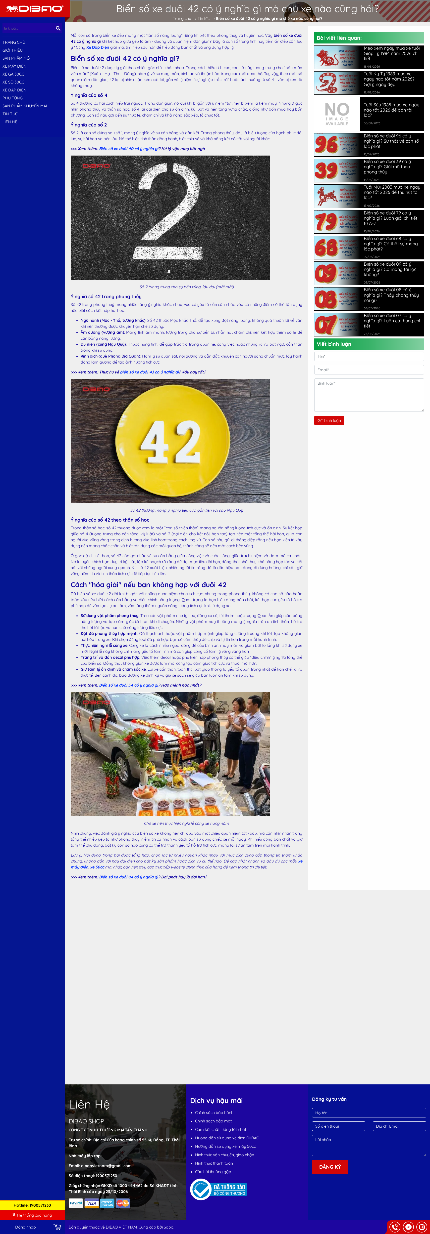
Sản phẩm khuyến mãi (24, 105)
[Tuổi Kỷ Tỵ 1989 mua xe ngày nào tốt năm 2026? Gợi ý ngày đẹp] (337, 83)
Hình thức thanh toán (214, 1163)
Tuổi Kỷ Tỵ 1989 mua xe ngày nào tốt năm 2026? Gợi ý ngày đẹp (389, 79)
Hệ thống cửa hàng (34, 1215)
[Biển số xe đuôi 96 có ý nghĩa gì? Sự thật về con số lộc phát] (337, 144)
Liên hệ (9, 121)
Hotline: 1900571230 (32, 1205)
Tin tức (10, 113)
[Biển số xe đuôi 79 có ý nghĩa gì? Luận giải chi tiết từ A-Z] (337, 221)
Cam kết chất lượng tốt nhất (220, 1129)
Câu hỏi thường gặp (213, 1171)
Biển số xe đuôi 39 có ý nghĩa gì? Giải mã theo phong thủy (387, 166)
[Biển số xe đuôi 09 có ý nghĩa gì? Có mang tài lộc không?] (337, 273)
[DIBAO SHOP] (35, 8)
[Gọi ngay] (394, 1227)
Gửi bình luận (329, 420)
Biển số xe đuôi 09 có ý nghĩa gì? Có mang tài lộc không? (390, 269)
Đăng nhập (25, 1227)
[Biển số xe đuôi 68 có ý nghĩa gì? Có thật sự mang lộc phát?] (337, 247)
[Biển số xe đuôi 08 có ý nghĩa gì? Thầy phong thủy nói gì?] (337, 299)
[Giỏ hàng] (58, 1227)
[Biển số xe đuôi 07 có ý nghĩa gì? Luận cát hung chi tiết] (337, 324)
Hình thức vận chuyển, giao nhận (224, 1154)
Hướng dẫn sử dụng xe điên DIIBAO (227, 1137)
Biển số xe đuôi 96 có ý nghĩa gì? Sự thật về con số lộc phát (391, 141)
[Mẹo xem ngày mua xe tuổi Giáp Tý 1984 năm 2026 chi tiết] (337, 57)
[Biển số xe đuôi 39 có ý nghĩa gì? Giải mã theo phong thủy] (337, 170)
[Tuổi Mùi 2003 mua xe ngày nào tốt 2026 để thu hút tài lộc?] (337, 196)
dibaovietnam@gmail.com (106, 1165)
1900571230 (106, 1175)
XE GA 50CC (13, 74)
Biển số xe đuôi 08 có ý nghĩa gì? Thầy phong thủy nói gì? (391, 295)
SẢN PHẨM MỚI (16, 58)
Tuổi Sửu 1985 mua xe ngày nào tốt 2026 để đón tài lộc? (391, 110)
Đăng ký (330, 1167)
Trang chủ (13, 42)
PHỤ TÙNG (12, 97)
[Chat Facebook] (408, 1227)
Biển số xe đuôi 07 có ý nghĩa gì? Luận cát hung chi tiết (392, 321)
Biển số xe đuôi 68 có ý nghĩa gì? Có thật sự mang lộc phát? (391, 243)
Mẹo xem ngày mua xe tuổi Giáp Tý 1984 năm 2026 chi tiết (392, 53)
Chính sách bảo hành (214, 1112)
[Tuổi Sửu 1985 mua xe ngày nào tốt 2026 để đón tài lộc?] (337, 113)
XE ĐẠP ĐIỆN (14, 89)
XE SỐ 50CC (13, 82)
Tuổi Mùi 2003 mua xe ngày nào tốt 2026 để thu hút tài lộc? (392, 192)
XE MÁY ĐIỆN (14, 66)
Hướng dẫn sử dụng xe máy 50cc (225, 1146)
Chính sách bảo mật (213, 1120)
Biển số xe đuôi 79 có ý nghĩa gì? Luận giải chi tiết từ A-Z (390, 218)
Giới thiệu (12, 50)
